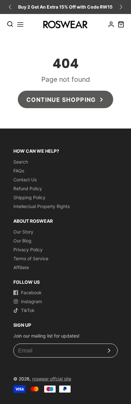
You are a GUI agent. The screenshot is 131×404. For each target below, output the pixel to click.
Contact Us (25, 179)
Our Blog (22, 240)
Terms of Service (30, 258)
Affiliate (21, 267)
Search (20, 161)
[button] (121, 7)
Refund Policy (27, 188)
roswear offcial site (51, 378)
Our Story (23, 231)
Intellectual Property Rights (41, 206)
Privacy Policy (28, 249)
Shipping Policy (29, 197)
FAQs (18, 170)
